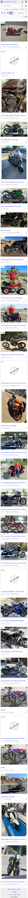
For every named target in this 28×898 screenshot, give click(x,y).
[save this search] (25, 5)
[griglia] (8, 13)
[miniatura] (5, 13)
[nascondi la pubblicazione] (26, 47)
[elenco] (2, 13)
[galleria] (10, 13)
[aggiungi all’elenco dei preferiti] (2, 47)
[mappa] (13, 13)
